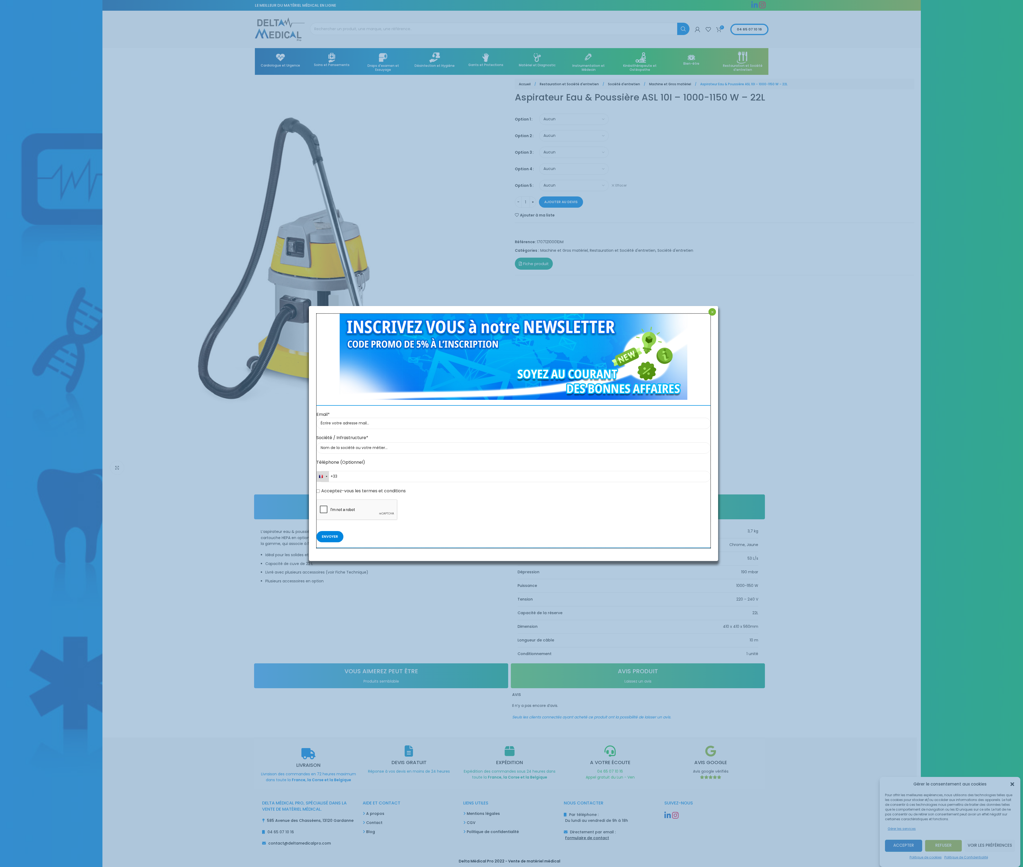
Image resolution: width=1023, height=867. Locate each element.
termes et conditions (383, 491)
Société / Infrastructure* (342, 438)
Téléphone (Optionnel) (340, 462)
